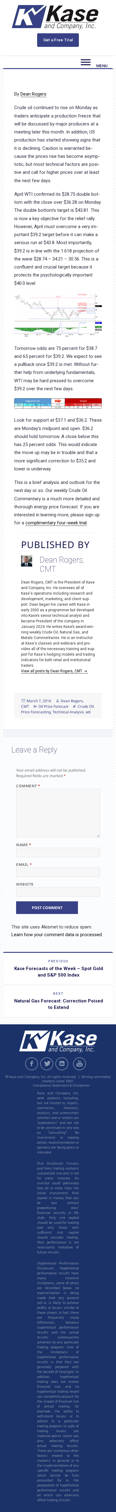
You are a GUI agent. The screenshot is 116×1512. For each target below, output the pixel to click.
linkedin (61, 1063)
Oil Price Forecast (53, 706)
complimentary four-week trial (56, 523)
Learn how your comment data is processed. (57, 934)
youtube (80, 1063)
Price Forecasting (36, 712)
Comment (28, 786)
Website (24, 884)
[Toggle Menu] (86, 62)
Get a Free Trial (58, 40)
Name (23, 844)
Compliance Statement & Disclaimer (61, 1086)
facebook (31, 1063)
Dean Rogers (33, 94)
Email (24, 864)
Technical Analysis (68, 712)
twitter (46, 1063)
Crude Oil (86, 706)
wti (88, 712)
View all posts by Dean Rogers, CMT (52, 671)
